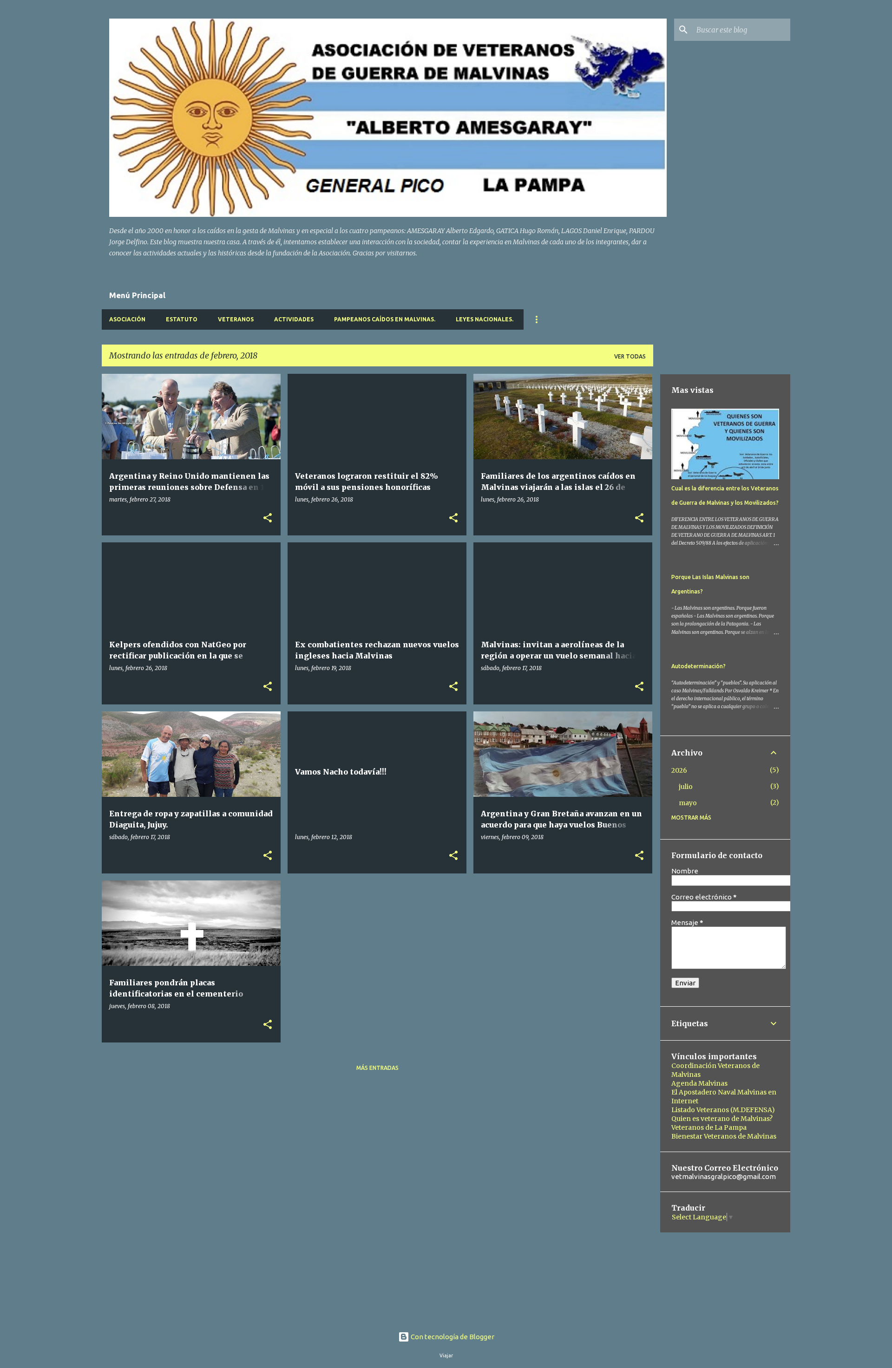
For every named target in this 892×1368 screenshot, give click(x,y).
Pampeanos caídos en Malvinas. (384, 319)
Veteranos (236, 319)
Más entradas (377, 1068)
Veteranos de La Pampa (709, 1127)
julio (686, 786)
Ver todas (630, 356)
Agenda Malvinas (699, 1083)
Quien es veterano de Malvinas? (722, 1118)
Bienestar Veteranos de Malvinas (723, 1136)
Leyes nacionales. (484, 319)
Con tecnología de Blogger (451, 1337)
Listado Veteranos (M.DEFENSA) (723, 1110)
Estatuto (181, 319)
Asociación (127, 319)
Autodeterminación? (698, 666)
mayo (688, 803)
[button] (267, 518)
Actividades (294, 319)
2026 (679, 770)
